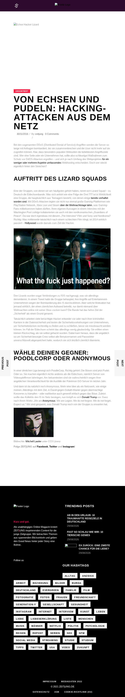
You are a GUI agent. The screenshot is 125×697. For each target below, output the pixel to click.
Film (86, 590)
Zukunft (83, 647)
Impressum (49, 681)
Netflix (55, 626)
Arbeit (21, 583)
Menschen (85, 618)
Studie (70, 640)
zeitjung (39, 134)
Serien (55, 633)
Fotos (44, 597)
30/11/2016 (23, 134)
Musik (20, 626)
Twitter (53, 446)
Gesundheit (79, 604)
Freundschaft (85, 597)
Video (66, 647)
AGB (56, 692)
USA (52, 647)
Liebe (20, 618)
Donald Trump (89, 397)
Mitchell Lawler (33, 441)
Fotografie (24, 597)
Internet (45, 611)
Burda (76, 583)
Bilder (60, 583)
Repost (38, 633)
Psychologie (95, 626)
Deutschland (26, 590)
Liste (67, 618)
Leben (100, 611)
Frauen (61, 597)
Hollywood (30, 223)
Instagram (68, 446)
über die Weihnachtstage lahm (76, 205)
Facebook (42, 446)
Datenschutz (41, 692)
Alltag (70, 576)
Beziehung (40, 583)
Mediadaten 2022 (71, 681)
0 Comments (52, 134)
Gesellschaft (53, 604)
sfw (82, 633)
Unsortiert (21, 91)
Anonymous (48, 400)
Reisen (21, 633)
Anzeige (88, 576)
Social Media (25, 640)
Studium (88, 640)
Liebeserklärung (44, 618)
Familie (71, 590)
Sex (69, 633)
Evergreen (51, 590)
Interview (66, 611)
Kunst (84, 611)
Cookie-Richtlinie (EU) (78, 692)
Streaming (50, 640)
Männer (37, 626)
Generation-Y (26, 604)
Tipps (20, 647)
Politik (73, 626)
